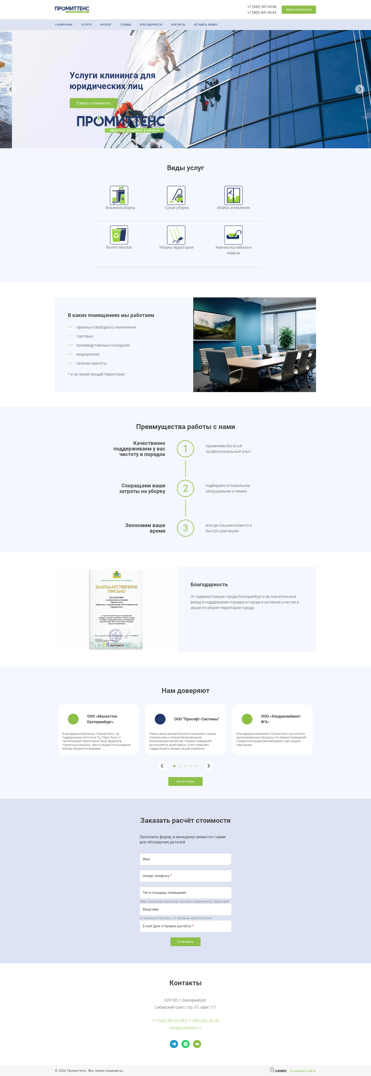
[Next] (360, 89)
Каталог (106, 24)
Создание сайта (302, 1071)
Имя (146, 859)
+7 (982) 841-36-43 (261, 13)
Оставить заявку (206, 24)
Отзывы (125, 24)
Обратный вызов (299, 9)
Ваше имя (151, 909)
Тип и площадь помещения (164, 893)
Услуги (86, 24)
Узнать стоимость (82, 103)
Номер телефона (156, 876)
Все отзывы (185, 781)
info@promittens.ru (185, 1028)
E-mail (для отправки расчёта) (167, 926)
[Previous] (11, 89)
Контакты (178, 24)
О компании (63, 24)
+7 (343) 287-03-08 (261, 7)
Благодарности (151, 24)
